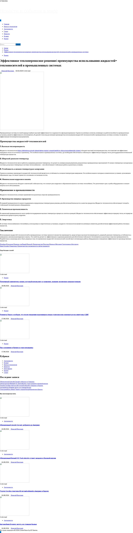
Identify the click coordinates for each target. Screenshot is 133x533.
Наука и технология (10, 26)
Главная (6, 24)
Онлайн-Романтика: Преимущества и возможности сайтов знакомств (24, 246)
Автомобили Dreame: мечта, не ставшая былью (15, 387)
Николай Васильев (7, 71)
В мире (6, 36)
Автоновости (8, 29)
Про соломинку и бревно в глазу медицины (16, 348)
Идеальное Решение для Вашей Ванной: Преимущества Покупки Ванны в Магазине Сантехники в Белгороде (39, 244)
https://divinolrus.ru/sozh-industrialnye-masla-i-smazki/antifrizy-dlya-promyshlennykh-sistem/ (49, 150)
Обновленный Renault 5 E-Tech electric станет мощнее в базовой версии (24, 383)
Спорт (6, 31)
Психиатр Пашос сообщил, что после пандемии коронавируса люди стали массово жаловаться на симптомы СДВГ (44, 315)
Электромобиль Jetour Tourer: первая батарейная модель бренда (21, 389)
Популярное (8, 368)
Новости (7, 34)
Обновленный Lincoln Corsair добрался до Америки (17, 381)
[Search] (0, 42)
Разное (6, 39)
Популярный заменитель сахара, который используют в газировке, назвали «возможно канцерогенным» (40, 282)
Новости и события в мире (29, 10)
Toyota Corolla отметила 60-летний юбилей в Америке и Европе (21, 385)
